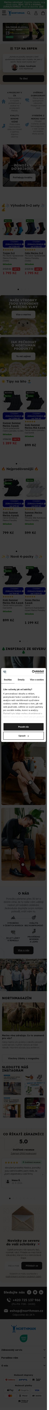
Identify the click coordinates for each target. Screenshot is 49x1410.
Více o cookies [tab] (37, 679)
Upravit (22, 736)
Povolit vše (23, 726)
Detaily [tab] (21, 679)
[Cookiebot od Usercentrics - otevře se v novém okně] (33, 672)
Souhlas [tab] (8, 679)
